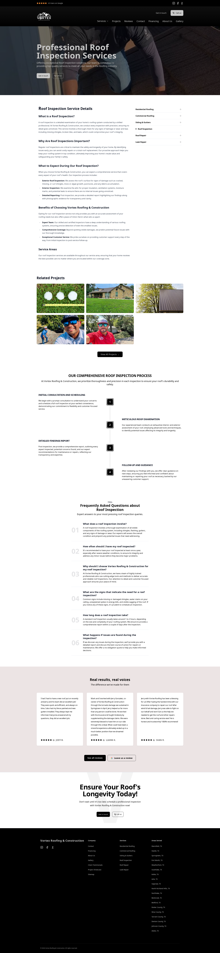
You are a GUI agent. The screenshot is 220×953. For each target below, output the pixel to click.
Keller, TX (155, 874)
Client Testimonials (95, 865)
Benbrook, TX (157, 898)
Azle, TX (155, 879)
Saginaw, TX (156, 884)
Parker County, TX (158, 907)
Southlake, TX (157, 870)
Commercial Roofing (127, 851)
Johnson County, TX (159, 926)
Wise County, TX (158, 912)
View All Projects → (110, 354)
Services (101, 21)
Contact (141, 21)
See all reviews (95, 758)
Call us (178, 13)
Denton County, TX (159, 921)
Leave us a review (123, 758)
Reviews (128, 21)
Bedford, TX (156, 902)
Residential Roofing (127, 846)
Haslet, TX (155, 851)
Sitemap (91, 874)
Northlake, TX (157, 893)
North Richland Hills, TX (161, 888)
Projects (116, 21)
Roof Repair (124, 865)
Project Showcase (94, 870)
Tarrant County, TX (159, 917)
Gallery (179, 21)
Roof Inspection (126, 860)
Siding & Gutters (126, 855)
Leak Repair (124, 870)
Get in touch (161, 13)
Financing (153, 21)
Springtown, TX (157, 855)
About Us (167, 21)
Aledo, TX (155, 931)
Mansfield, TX (157, 846)
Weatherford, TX (158, 865)
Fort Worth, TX (157, 860)
